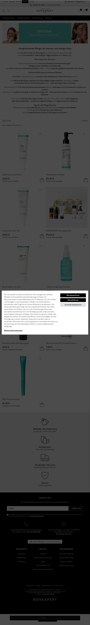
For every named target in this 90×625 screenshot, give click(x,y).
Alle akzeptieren (73, 295)
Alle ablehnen (73, 300)
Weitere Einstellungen (13, 330)
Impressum (33, 321)
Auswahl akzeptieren (73, 305)
